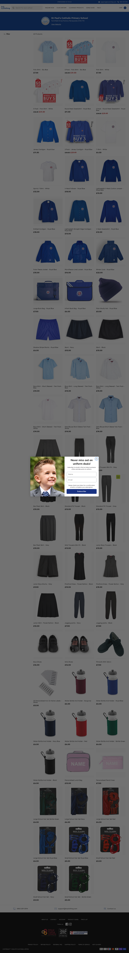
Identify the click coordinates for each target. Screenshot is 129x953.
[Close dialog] (96, 458)
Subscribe (81, 491)
